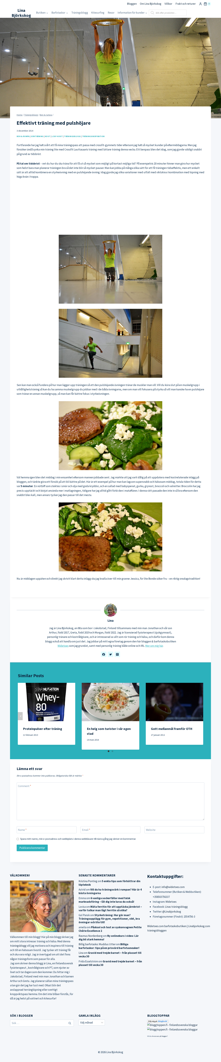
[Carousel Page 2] (112, 751)
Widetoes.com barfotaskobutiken (166, 926)
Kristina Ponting (88, 881)
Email (86, 830)
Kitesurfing (97, 12)
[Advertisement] (110, 207)
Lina (110, 620)
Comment (24, 786)
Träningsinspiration (93, 136)
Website (150, 830)
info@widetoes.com (173, 887)
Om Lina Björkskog (150, 4)
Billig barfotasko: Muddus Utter (97, 944)
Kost (47, 136)
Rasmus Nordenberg (91, 936)
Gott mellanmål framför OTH (171, 729)
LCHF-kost (57, 136)
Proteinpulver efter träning (42, 729)
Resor (111, 12)
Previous (20, 716)
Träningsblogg (79, 12)
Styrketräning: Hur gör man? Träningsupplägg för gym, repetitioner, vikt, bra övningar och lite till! (109, 918)
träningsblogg (18, 945)
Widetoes (63, 646)
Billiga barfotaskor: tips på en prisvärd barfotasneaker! (109, 946)
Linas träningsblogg (176, 906)
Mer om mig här (154, 646)
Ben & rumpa (23, 136)
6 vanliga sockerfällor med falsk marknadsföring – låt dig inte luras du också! (106, 899)
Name (22, 830)
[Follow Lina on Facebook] (103, 654)
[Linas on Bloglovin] (179, 1021)
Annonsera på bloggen (159, 1036)
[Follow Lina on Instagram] (117, 654)
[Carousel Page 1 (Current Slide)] (108, 751)
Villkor (168, 4)
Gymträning (37, 136)
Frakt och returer (186, 4)
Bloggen (132, 4)
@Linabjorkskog (171, 911)
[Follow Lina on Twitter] (110, 654)
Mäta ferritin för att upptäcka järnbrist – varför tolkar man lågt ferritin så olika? (110, 908)
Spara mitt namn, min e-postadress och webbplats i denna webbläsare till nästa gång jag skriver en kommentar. (78, 838)
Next (200, 716)
